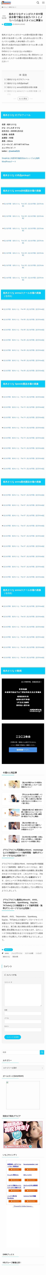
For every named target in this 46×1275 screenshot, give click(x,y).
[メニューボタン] (43, 2)
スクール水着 (29, 953)
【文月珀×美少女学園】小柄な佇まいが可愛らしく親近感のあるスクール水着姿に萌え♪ (32, 839)
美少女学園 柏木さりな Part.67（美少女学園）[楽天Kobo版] (23, 495)
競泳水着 (15, 956)
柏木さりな (8, 24)
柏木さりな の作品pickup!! (17, 83)
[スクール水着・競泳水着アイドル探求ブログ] (6, 2)
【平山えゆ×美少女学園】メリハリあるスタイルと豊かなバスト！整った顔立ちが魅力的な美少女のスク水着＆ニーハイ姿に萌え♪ (32, 799)
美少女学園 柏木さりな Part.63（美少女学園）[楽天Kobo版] (23, 606)
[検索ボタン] (38, 2)
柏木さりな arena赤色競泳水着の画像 (22, 87)
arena (7, 953)
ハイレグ (38, 953)
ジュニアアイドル (17, 953)
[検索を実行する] (42, 1052)
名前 (5, 1010)
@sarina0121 (14, 151)
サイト (6, 1026)
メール (6, 1018)
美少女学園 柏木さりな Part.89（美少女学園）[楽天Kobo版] (23, 309)
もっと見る (23, 99)
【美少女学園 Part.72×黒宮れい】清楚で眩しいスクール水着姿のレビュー (31, 785)
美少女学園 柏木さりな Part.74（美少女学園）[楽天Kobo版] (23, 397)
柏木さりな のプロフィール (18, 79)
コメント (8, 982)
